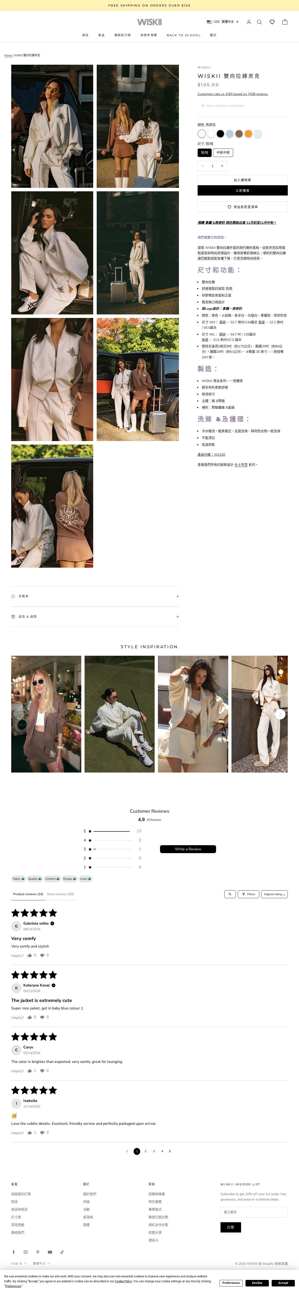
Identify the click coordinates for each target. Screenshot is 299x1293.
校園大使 (155, 1232)
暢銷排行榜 (122, 35)
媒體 (86, 1225)
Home (8, 55)
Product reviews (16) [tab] (28, 894)
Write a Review (188, 849)
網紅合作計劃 (158, 1225)
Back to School (184, 35)
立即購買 (243, 190)
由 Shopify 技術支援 (273, 1263)
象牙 (211, 134)
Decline (257, 1283)
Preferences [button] (13, 1286)
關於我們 (89, 1194)
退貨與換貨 (19, 1209)
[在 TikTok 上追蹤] (62, 1252)
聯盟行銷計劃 (158, 1217)
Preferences (231, 1283)
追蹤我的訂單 (21, 1194)
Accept (283, 1283)
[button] (272, 22)
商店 (85, 35)
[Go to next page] (171, 1151)
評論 (86, 1202)
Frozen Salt (258, 134)
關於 (213, 35)
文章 (230, 134)
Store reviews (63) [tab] (60, 894)
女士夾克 (241, 465)
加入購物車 (242, 180)
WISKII (204, 67)
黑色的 (220, 134)
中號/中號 (223, 152)
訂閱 (230, 1227)
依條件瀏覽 (149, 35)
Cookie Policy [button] (123, 1281)
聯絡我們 (17, 1232)
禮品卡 (153, 1240)
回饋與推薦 (157, 1194)
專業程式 (155, 1209)
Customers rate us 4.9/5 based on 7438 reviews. (233, 94)
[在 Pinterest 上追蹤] (38, 1252)
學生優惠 (155, 1202)
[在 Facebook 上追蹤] (13, 1252)
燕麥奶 (202, 134)
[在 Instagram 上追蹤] (25, 1252)
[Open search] (230, 894)
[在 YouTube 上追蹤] (50, 1252)
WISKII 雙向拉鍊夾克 (27, 55)
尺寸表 (16, 1217)
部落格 (88, 1217)
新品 (101, 35)
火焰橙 (248, 134)
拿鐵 (239, 134)
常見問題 (17, 1225)
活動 (86, 1209)
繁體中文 (39, 1263)
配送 (14, 1202)
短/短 (204, 152)
